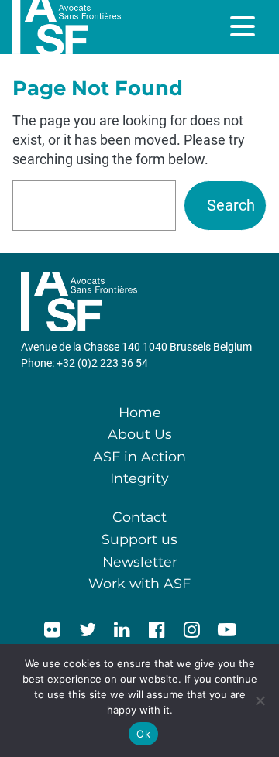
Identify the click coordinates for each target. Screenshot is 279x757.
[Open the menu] (244, 26)
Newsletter (139, 561)
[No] (259, 700)
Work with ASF (139, 583)
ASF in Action (139, 456)
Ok (143, 734)
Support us (139, 539)
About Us (140, 434)
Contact (139, 517)
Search (231, 205)
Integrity (139, 478)
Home (140, 412)
